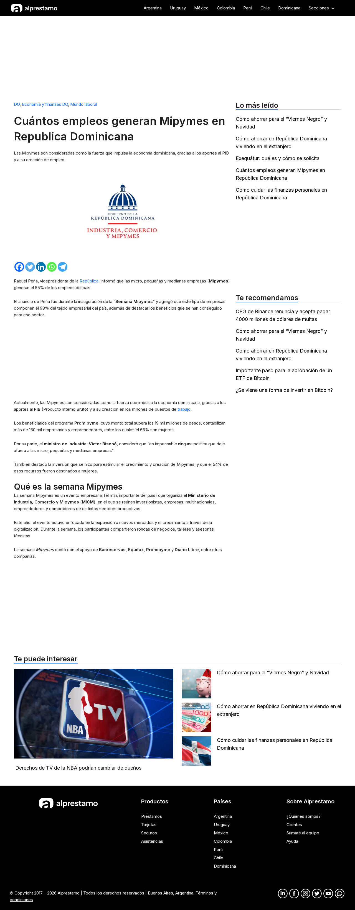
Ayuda (292, 841)
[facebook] (294, 893)
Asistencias (152, 841)
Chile (218, 857)
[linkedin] (283, 893)
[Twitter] (30, 267)
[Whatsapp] (52, 267)
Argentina (223, 816)
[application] (331, 8)
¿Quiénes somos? (303, 816)
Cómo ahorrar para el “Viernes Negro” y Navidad (273, 672)
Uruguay (222, 824)
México (221, 833)
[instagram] (305, 893)
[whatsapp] (339, 893)
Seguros (149, 833)
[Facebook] (19, 267)
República (89, 281)
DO (17, 104)
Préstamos (151, 816)
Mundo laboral (83, 104)
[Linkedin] (41, 267)
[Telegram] (62, 267)
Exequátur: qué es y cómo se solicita (278, 158)
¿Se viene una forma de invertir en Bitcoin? (284, 390)
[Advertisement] (177, 56)
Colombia (223, 841)
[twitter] (317, 893)
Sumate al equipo (302, 833)
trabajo (184, 409)
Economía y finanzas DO (45, 104)
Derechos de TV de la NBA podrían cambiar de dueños (78, 768)
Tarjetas (148, 824)
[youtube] (328, 893)
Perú (218, 849)
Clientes (294, 824)
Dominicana (225, 866)
